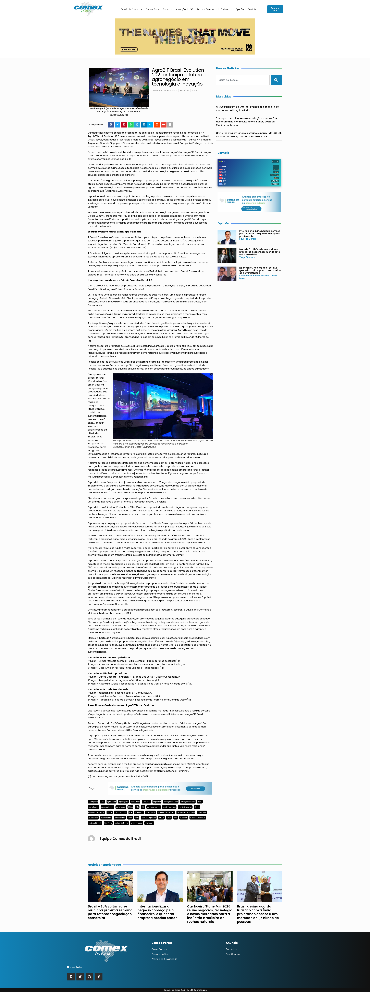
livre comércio (119, 818)
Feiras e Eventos (205, 9)
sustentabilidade (94, 823)
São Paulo (108, 823)
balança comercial (171, 802)
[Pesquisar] (276, 80)
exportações (150, 812)
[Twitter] (80, 976)
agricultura (111, 802)
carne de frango (107, 807)
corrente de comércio (96, 812)
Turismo (225, 9)
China (130, 807)
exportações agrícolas (166, 812)
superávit (183, 818)
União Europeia (136, 823)
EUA (130, 812)
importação (202, 812)
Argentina (157, 802)
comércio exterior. (185, 807)
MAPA (130, 818)
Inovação (181, 9)
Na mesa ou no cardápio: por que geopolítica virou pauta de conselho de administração (260, 270)
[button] (111, 124)
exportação (139, 812)
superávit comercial (197, 818)
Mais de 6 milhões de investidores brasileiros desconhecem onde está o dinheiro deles (259, 252)
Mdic (137, 818)
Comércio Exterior (130, 9)
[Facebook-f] (98, 976)
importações (93, 818)
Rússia (161, 818)
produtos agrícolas (148, 818)
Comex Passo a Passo (157, 9)
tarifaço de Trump (121, 823)
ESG (191, 9)
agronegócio (123, 802)
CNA (137, 807)
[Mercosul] (149, 823)
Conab (197, 807)
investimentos (106, 818)
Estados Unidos (120, 812)
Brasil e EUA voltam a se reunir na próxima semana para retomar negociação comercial (110, 912)
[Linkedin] (71, 976)
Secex (169, 818)
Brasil (200, 802)
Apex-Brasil (135, 802)
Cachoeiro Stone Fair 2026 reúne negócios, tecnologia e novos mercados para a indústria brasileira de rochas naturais (210, 914)
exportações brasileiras (186, 812)
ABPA (102, 802)
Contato (252, 9)
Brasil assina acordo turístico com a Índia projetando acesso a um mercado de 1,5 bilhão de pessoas (258, 914)
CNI (143, 807)
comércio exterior (153, 807)
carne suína (120, 807)
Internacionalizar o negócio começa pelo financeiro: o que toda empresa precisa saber (260, 233)
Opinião (240, 9)
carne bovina (93, 807)
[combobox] (243, 80)
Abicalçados (93, 802)
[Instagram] (89, 976)
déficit (109, 812)
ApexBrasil (146, 802)
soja (175, 818)
